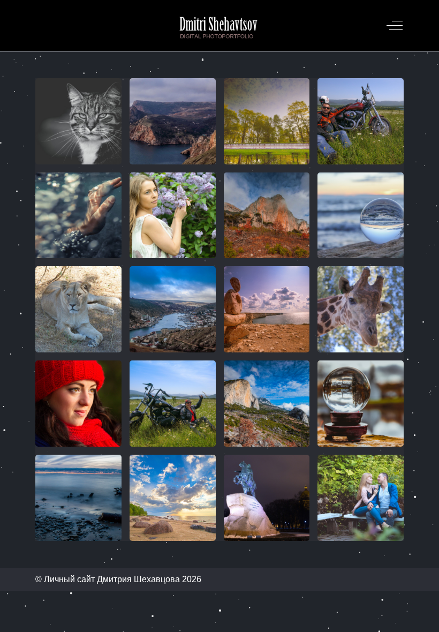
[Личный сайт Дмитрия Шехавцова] (218, 25)
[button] (78, 121)
